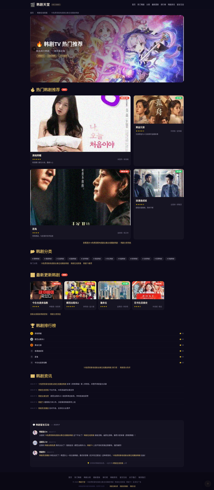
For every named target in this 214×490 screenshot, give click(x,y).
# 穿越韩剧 (170, 259)
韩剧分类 (87, 477)
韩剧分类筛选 (55, 314)
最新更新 (155, 4)
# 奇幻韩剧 (109, 259)
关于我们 (132, 477)
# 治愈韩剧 (146, 259)
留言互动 (180, 4)
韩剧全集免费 (43, 396)
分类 (148, 4)
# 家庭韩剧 (97, 259)
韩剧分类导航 (126, 243)
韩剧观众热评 (125, 367)
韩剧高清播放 (43, 408)
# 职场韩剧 (133, 259)
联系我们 (142, 477)
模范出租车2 (39, 339)
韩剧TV (41, 402)
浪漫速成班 (39, 351)
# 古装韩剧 (60, 259)
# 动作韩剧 (84, 259)
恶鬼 (36, 357)
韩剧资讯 (171, 4)
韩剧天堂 (132, 486)
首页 (133, 4)
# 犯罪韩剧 (158, 259)
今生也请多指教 (41, 362)
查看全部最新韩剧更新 (39, 314)
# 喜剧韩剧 (72, 259)
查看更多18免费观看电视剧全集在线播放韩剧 (100, 243)
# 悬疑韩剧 (48, 259)
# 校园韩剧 (121, 259)
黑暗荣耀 (38, 333)
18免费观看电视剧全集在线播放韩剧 (55, 263)
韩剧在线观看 (42, 13)
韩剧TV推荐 (87, 263)
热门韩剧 (140, 4)
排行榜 (163, 4)
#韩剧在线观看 (118, 463)
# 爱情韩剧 (35, 259)
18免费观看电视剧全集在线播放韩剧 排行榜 (100, 367)
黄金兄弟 (38, 345)
